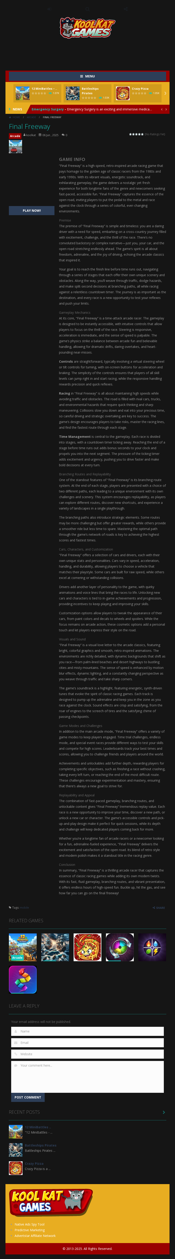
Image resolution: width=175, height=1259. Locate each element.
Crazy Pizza (140, 89)
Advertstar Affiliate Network (35, 1236)
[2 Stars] (133, 134)
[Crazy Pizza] (16, 1168)
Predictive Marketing (30, 1230)
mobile (24, 908)
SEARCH (87, 9)
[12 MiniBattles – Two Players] (16, 1131)
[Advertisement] (92, 52)
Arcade (31, 117)
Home (16, 117)
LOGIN (49, 9)
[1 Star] (130, 134)
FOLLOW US (126, 9)
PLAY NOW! (32, 210)
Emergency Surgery (48, 109)
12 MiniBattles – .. (44, 89)
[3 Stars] (136, 134)
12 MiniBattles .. (38, 1127)
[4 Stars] (139, 134)
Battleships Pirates (41, 1145)
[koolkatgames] (88, 27)
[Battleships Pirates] (16, 1149)
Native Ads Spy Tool (29, 1224)
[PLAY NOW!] (22, 93)
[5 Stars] (142, 134)
